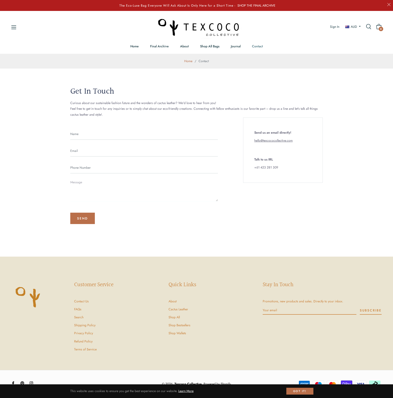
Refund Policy (83, 341)
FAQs (77, 309)
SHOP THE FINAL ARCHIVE (256, 5)
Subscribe (371, 310)
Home (188, 61)
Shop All (174, 317)
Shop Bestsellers (179, 325)
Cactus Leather (178, 309)
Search (78, 317)
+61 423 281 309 (266, 167)
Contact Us (81, 301)
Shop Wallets (177, 333)
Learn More (186, 391)
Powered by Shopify (217, 384)
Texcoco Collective (188, 384)
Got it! (300, 391)
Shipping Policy (85, 325)
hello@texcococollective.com (273, 140)
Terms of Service (85, 349)
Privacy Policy (83, 333)
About (172, 301)
